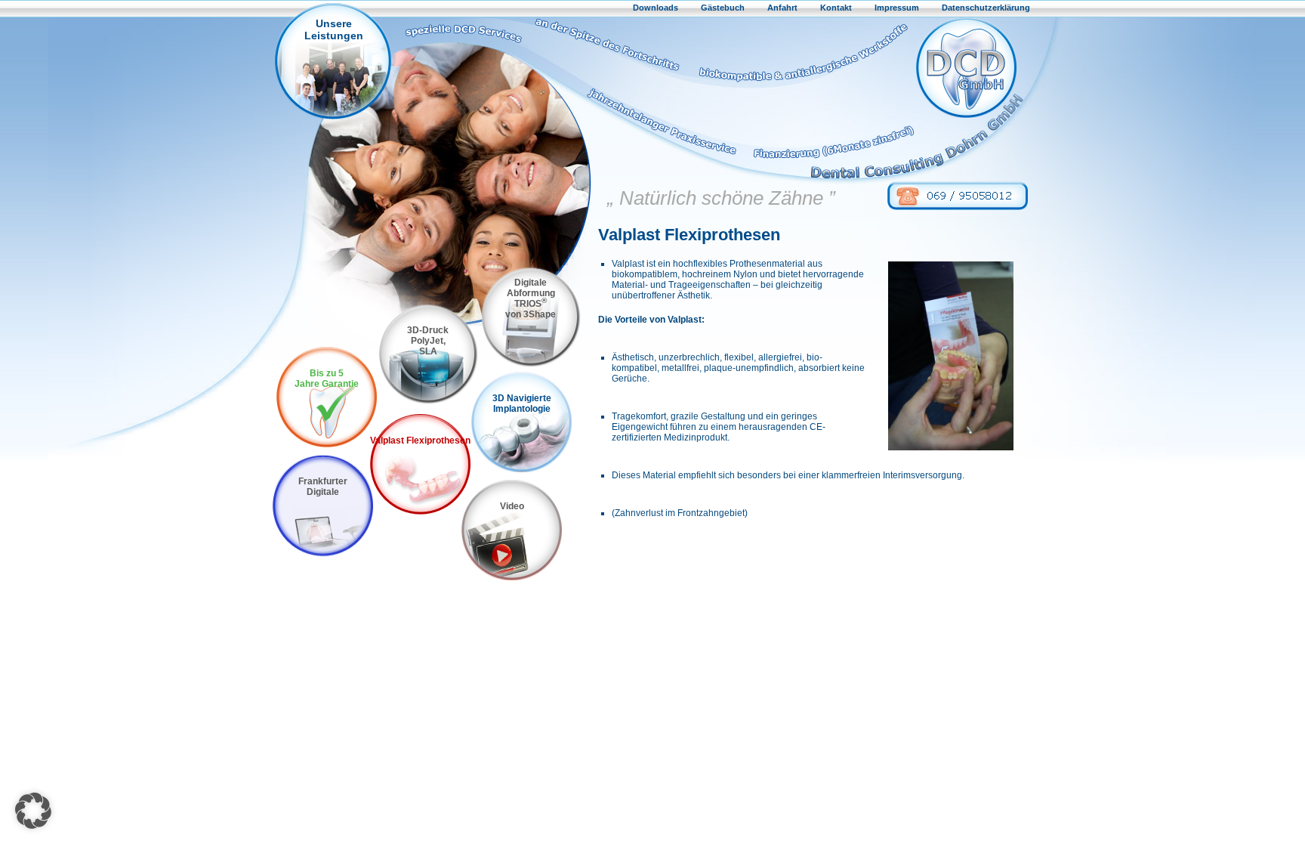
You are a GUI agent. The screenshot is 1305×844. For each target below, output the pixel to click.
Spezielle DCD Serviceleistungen (467, 30)
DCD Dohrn (966, 67)
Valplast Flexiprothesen (420, 440)
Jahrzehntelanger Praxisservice (637, 126)
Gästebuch (723, 7)
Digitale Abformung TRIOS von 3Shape (530, 298)
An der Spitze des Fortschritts (609, 50)
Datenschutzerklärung (986, 7)
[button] (33, 811)
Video (512, 506)
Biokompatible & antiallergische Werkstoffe (802, 50)
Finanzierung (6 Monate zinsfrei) (830, 126)
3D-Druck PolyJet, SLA (428, 341)
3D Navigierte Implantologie (521, 403)
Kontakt (836, 7)
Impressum (897, 7)
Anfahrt (782, 7)
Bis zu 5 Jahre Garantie (327, 378)
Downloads (655, 7)
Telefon (957, 195)
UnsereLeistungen (333, 29)
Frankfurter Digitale (322, 486)
